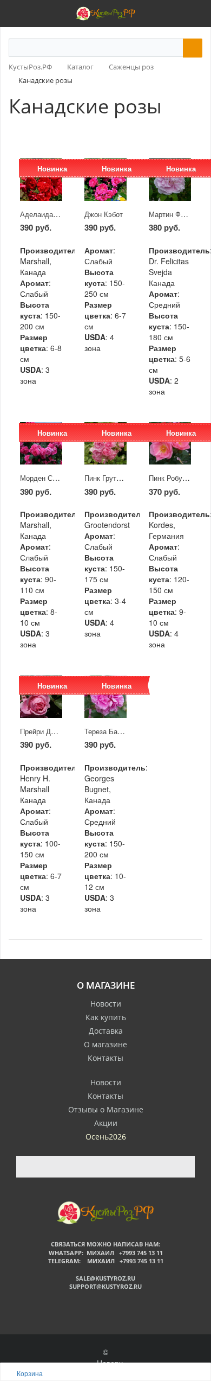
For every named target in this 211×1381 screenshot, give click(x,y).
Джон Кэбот (103, 214)
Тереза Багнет (107, 731)
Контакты (105, 1058)
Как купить (105, 1017)
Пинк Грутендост (111, 478)
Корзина (30, 1373)
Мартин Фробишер (179, 214)
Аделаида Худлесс (52, 214)
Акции (105, 1123)
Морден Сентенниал (53, 478)
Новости (105, 1003)
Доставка (106, 1031)
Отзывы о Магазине (105, 1109)
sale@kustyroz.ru (105, 1278)
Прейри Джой (41, 731)
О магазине (105, 1044)
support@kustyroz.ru (105, 1286)
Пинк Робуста (171, 478)
